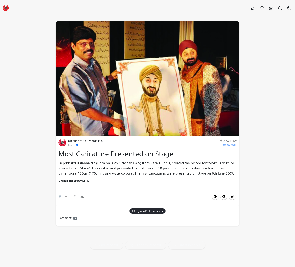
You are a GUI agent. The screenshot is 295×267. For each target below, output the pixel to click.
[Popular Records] (262, 7)
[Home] (253, 7)
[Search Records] (280, 7)
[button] (223, 197)
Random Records (148, 245)
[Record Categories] (271, 7)
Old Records (108, 245)
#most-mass (230, 144)
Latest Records (189, 245)
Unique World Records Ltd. (85, 141)
